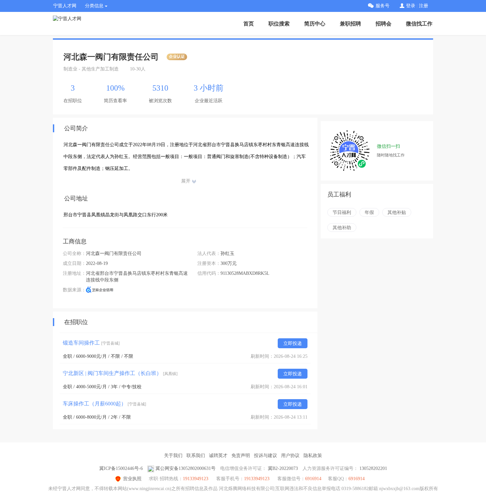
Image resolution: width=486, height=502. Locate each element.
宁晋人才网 (64, 5)
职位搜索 (279, 23)
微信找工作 (419, 23)
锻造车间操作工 (91, 343)
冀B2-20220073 (283, 468)
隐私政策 (313, 455)
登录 (410, 5)
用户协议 (290, 455)
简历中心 (314, 23)
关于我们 (173, 455)
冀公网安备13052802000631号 (185, 468)
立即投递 (292, 343)
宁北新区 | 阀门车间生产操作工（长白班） (120, 373)
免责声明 (240, 455)
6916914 (356, 478)
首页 (248, 23)
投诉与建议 (265, 455)
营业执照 (132, 478)
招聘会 (383, 23)
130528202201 (373, 468)
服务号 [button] (382, 5)
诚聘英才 (218, 455)
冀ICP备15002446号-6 (121, 468)
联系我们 (195, 455)
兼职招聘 (350, 23)
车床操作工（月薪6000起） (104, 403)
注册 (423, 5)
